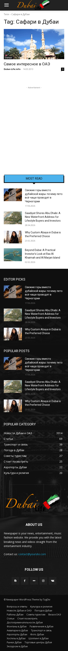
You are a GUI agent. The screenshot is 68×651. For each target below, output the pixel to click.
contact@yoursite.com (32, 554)
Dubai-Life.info (12, 69)
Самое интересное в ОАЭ (27, 64)
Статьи (8, 57)
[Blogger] (15, 581)
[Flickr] (34, 581)
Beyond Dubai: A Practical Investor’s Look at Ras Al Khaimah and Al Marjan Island (42, 254)
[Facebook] (24, 581)
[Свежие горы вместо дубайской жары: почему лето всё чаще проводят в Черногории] (13, 194)
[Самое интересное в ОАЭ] (34, 44)
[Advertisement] (34, 124)
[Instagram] (43, 581)
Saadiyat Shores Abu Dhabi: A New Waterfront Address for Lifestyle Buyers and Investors (43, 217)
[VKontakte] (52, 581)
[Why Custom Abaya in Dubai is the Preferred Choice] (13, 237)
